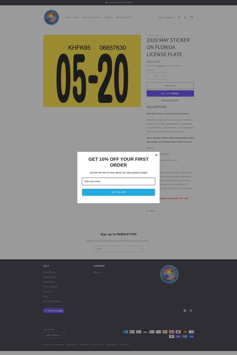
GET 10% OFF (118, 192)
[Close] (156, 155)
